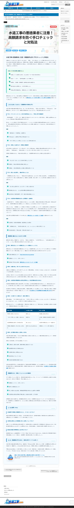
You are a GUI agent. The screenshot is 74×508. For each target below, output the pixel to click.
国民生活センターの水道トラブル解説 (35, 215)
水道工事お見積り (24, 8)
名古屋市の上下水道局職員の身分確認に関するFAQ (41, 290)
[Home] (5, 11)
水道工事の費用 (64, 38)
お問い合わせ (38, 8)
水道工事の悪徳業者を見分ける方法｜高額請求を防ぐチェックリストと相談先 (13, 470)
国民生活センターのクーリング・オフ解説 (29, 262)
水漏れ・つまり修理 (65, 31)
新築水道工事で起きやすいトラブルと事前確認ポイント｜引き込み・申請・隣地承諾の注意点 (49, 471)
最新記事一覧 (10, 8)
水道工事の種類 (64, 36)
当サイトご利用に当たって (9, 490)
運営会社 (52, 8)
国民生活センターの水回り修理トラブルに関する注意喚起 (39, 97)
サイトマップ (6, 494)
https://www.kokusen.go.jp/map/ (27, 254)
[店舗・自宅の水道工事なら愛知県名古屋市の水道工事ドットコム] (14, 505)
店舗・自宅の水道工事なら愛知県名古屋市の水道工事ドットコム (36, 506)
